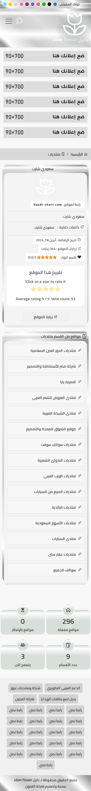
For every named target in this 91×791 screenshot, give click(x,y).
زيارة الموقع (44, 316)
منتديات (54, 154)
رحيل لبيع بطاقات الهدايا (58, 699)
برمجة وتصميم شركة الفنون (45, 786)
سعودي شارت (44, 227)
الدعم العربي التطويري (63, 688)
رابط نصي (75, 710)
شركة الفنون (24, 699)
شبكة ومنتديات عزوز (25, 688)
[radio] (57, 290)
